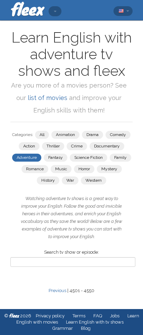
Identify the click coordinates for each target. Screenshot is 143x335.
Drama (92, 134)
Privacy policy (50, 315)
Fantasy (55, 157)
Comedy (118, 134)
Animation (65, 134)
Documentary (107, 146)
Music (61, 168)
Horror (84, 168)
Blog (86, 328)
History (48, 180)
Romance (35, 168)
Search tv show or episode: (71, 252)
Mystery (109, 168)
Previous (57, 290)
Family (120, 157)
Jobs (114, 315)
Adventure (27, 157)
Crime (77, 146)
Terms (79, 315)
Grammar (62, 328)
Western (93, 180)
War (70, 180)
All (42, 134)
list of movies (47, 97)
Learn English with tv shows (95, 322)
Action (29, 146)
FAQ (97, 315)
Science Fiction (88, 157)
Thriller (53, 146)
